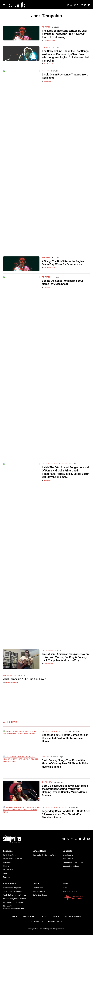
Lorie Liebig (47, 81)
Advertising (29, 917)
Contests (67, 851)
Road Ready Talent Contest (73, 862)
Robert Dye (47, 480)
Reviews (6, 877)
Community (9, 883)
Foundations (38, 888)
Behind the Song (9, 855)
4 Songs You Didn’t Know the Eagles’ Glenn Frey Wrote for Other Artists (63, 263)
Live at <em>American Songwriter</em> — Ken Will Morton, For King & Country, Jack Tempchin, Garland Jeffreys (65, 657)
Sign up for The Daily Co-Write (44, 855)
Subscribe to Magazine (12, 888)
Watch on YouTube (70, 891)
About (15, 917)
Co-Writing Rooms (40, 895)
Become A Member (73, 917)
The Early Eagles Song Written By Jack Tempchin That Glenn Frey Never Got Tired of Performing (64, 34)
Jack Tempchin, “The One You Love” (24, 679)
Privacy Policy (55, 922)
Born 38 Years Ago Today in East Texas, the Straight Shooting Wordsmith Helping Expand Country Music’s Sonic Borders (65, 790)
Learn (36, 883)
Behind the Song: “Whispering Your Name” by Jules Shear (62, 282)
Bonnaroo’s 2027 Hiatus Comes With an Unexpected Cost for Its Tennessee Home (65, 738)
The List (45, 71)
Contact (44, 917)
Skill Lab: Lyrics (39, 891)
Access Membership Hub (13, 902)
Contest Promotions (71, 866)
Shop (65, 888)
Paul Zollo (47, 287)
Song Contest (68, 855)
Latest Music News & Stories (54, 464)
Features (46, 27)
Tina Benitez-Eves (49, 40)
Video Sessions (9, 675)
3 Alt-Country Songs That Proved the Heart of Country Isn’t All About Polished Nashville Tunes (65, 763)
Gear (5, 873)
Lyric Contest (68, 859)
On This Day (47, 782)
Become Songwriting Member (15, 899)
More (65, 883)
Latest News (47, 650)
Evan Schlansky (48, 664)
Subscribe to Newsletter (12, 891)
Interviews (7, 862)
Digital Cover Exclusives (12, 859)
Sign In (56, 917)
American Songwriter (11, 682)
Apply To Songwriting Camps (14, 895)
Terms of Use (37, 922)
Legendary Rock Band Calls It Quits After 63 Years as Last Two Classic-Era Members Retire (66, 814)
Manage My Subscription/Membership (13, 907)
